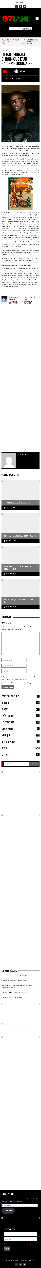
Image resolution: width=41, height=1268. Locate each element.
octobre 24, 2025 (11, 574)
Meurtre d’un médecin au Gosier (12, 40)
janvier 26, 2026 (10, 508)
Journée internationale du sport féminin (13, 992)
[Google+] (20, 6)
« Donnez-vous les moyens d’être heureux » (32, 41)
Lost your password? (30, 1244)
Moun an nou (20, 728)
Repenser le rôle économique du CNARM (14, 976)
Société (20, 748)
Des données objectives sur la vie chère (13, 980)
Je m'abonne (8, 1211)
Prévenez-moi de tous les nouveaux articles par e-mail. (20, 683)
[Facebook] (16, 6)
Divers (20, 709)
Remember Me (10, 1244)
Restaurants (20, 741)
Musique (20, 735)
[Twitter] (24, 6)
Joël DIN (22, 71)
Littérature (20, 722)
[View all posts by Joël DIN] (16, 71)
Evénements (20, 715)
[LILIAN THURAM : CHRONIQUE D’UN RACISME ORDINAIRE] (20, 113)
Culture (5, 50)
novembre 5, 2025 (11, 541)
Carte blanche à (20, 696)
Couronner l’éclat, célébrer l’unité (11, 997)
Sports (20, 754)
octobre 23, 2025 (11, 607)
